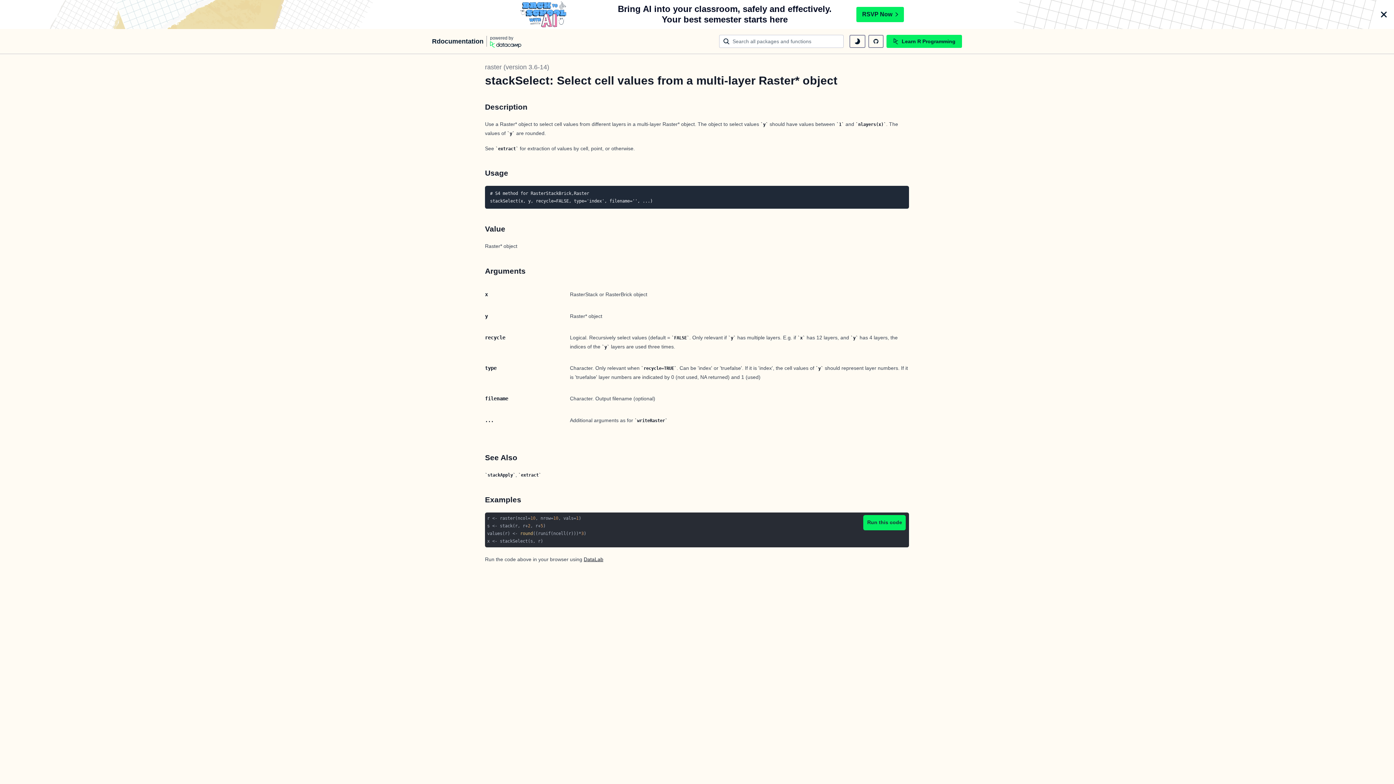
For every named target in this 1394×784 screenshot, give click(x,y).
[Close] (1384, 14)
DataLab (593, 559)
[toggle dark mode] (857, 41)
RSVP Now (877, 14)
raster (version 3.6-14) (517, 67)
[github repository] (876, 41)
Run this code (884, 522)
